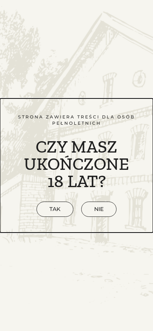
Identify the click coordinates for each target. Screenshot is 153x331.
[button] (99, 209)
